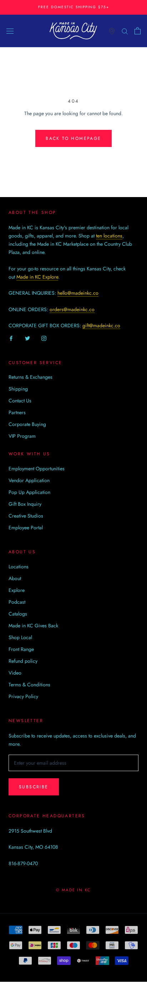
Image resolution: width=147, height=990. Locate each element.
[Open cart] (138, 30)
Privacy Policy (23, 696)
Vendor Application (29, 480)
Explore (17, 590)
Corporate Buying (27, 424)
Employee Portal (26, 527)
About (15, 578)
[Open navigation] (10, 31)
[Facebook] (11, 338)
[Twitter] (27, 338)
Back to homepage (73, 138)
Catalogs (18, 613)
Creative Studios (26, 515)
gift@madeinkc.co (101, 325)
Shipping (18, 388)
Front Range (21, 649)
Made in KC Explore (37, 276)
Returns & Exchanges (30, 377)
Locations (19, 566)
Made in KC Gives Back (33, 625)
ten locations (109, 235)
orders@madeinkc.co (72, 309)
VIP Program (22, 436)
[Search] (125, 31)
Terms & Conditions (29, 684)
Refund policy (23, 661)
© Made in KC (73, 890)
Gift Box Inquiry (25, 504)
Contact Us (20, 400)
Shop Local (20, 637)
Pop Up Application (29, 492)
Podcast (17, 602)
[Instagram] (43, 338)
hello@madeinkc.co (77, 292)
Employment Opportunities (37, 468)
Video (15, 672)
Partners (17, 412)
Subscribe (34, 787)
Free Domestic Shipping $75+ (73, 7)
